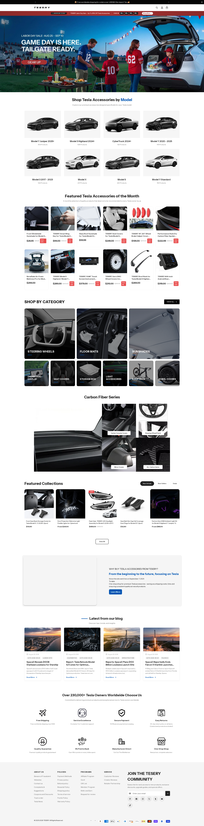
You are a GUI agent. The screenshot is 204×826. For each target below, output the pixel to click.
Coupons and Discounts (43, 794)
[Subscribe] (167, 793)
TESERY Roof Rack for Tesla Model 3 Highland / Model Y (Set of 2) (141, 278)
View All (170, 302)
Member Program (88, 787)
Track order (38, 798)
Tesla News (38, 801)
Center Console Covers (119, 433)
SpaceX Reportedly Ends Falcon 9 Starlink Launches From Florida (158, 665)
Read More (31, 677)
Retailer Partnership (112, 783)
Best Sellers (162, 483)
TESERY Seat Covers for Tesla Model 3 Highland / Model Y (114, 236)
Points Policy (62, 798)
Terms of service (63, 794)
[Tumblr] (155, 798)
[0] (166, 7)
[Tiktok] (130, 805)
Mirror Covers (119, 467)
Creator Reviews (110, 780)
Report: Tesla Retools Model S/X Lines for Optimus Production (80, 665)
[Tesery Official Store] (42, 8)
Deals (175, 483)
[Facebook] (136, 798)
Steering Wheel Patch (153, 433)
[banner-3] (119, 455)
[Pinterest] (130, 798)
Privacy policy (62, 780)
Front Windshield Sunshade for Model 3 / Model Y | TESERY (36, 236)
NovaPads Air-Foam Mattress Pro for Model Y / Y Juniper (36, 278)
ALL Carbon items (153, 467)
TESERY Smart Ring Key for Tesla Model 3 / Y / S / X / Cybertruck (62, 236)
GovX (83, 780)
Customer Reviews (111, 776)
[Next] (168, 2)
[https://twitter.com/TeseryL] (149, 798)
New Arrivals (147, 483)
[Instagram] (142, 798)
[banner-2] (153, 421)
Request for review (88, 794)
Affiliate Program (87, 776)
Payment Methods (64, 776)
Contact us (38, 783)
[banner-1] (119, 421)
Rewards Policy (63, 787)
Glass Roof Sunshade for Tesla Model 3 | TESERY (88, 236)
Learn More (39, 532)
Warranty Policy (63, 801)
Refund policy (62, 783)
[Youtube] (161, 798)
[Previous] (35, 2)
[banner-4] (153, 455)
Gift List (84, 783)
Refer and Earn (86, 791)
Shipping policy (63, 791)
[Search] (157, 7)
